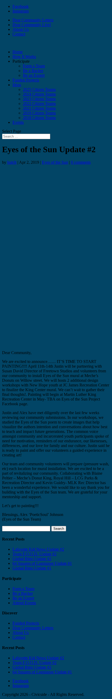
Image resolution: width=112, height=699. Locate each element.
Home (18, 52)
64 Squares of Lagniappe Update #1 (42, 563)
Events (18, 122)
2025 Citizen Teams (39, 89)
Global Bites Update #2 (32, 558)
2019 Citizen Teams (39, 113)
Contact (19, 34)
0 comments (81, 162)
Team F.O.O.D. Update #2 (35, 554)
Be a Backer (33, 70)
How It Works (24, 56)
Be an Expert (34, 75)
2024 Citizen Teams (39, 94)
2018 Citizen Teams (39, 117)
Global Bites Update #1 (32, 568)
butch (11, 162)
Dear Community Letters (33, 20)
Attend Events (24, 603)
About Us (21, 29)
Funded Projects (26, 80)
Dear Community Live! (32, 24)
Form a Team (34, 66)
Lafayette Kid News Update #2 (38, 549)
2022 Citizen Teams (39, 103)
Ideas (17, 85)
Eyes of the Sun (55, 162)
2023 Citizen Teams (39, 99)
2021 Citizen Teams (39, 108)
